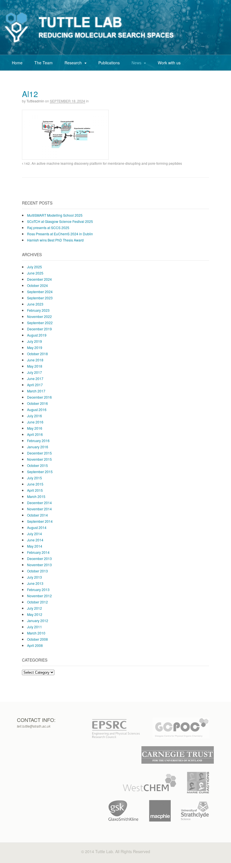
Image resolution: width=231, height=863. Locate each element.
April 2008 (35, 645)
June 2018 (35, 359)
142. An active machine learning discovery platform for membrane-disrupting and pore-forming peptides (102, 163)
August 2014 (36, 527)
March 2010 (36, 633)
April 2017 (35, 384)
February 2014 (38, 552)
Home (17, 62)
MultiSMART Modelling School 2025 (55, 215)
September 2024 (40, 291)
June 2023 (35, 304)
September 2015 (40, 471)
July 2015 (34, 477)
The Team (43, 62)
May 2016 (34, 428)
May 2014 (34, 546)
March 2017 (36, 390)
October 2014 (37, 515)
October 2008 (37, 639)
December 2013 (39, 558)
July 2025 (34, 266)
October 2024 (37, 285)
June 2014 (35, 539)
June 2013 (35, 583)
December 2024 (39, 279)
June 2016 (35, 422)
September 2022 (40, 322)
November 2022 (39, 316)
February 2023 (38, 310)
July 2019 (34, 341)
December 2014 (39, 502)
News (136, 62)
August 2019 (36, 335)
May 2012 (34, 614)
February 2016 (38, 440)
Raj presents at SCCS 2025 (48, 227)
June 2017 (35, 378)
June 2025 (35, 273)
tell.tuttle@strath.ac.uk (33, 726)
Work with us (169, 62)
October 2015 (37, 465)
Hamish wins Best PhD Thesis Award (55, 240)
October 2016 (37, 403)
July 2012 (34, 608)
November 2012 (39, 595)
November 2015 (39, 459)
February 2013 (38, 589)
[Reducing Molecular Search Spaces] (89, 43)
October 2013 (37, 570)
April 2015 (35, 490)
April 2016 (35, 434)
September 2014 (40, 521)
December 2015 (39, 453)
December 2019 (39, 328)
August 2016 (36, 409)
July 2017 (34, 372)
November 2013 (39, 564)
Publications (109, 62)
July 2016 (34, 415)
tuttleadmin (35, 100)
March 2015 (36, 496)
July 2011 (34, 626)
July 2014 (34, 533)
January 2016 (37, 446)
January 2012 (37, 620)
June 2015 (35, 484)
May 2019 (34, 347)
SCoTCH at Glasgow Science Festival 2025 (60, 221)
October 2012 (37, 602)
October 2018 (37, 353)
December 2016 (39, 397)
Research (73, 62)
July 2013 (34, 577)
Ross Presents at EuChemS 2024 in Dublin (60, 233)
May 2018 (34, 366)
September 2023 (40, 297)
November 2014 (39, 508)
